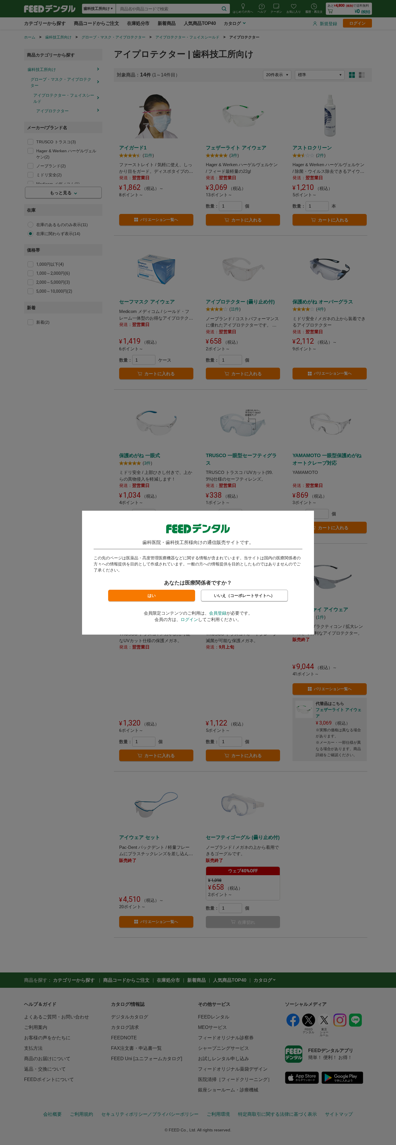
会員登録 (217, 613)
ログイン (189, 619)
